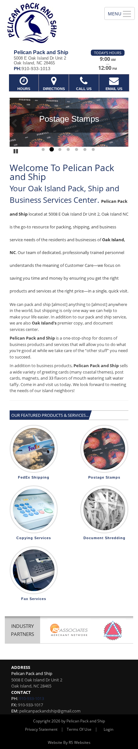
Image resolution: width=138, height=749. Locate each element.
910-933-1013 (31, 698)
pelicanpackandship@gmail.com (50, 711)
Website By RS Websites (69, 742)
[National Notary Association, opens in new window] (113, 631)
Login (108, 729)
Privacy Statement (41, 729)
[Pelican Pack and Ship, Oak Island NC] (49, 22)
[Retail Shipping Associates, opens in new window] (69, 631)
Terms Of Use (79, 729)
